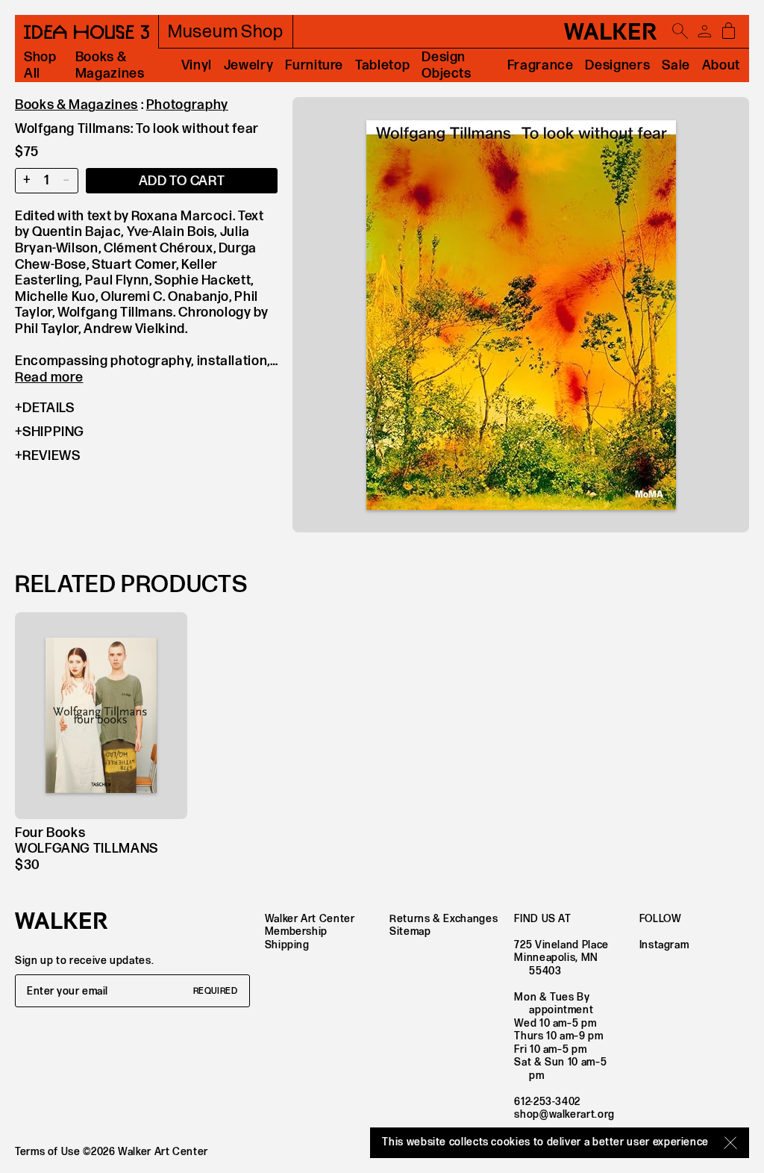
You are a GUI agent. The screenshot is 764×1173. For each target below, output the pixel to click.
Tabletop (382, 65)
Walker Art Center (310, 918)
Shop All (40, 65)
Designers (617, 65)
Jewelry (248, 65)
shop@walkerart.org (564, 1114)
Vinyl (196, 65)
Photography (187, 105)
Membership (296, 931)
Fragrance (540, 65)
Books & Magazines (110, 65)
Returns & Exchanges (443, 918)
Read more (49, 377)
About (721, 65)
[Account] (704, 31)
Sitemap (409, 931)
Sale (676, 65)
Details (48, 408)
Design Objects (446, 65)
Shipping (53, 432)
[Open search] (680, 31)
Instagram (664, 945)
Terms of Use (48, 1151)
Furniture (314, 65)
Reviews (51, 456)
